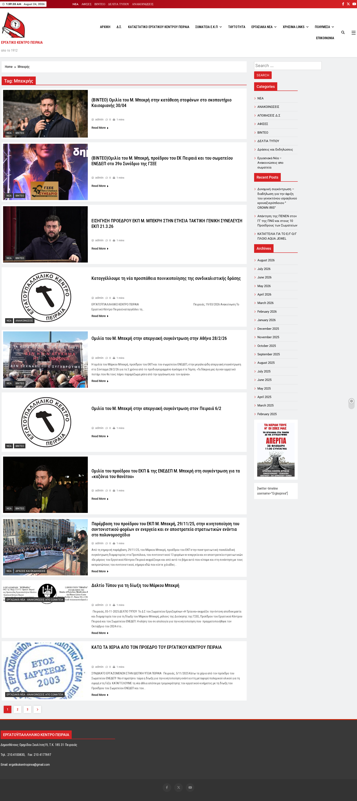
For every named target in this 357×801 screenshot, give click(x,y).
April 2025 (264, 397)
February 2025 (267, 414)
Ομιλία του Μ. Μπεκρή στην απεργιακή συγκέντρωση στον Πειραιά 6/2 (156, 408)
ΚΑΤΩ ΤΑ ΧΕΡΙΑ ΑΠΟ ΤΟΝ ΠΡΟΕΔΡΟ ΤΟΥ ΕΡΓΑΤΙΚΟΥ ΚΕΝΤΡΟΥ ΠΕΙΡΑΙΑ (157, 647)
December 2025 (268, 329)
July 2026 (263, 269)
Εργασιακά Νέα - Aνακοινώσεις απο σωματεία (35, 599)
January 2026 (266, 320)
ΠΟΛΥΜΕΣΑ (322, 27)
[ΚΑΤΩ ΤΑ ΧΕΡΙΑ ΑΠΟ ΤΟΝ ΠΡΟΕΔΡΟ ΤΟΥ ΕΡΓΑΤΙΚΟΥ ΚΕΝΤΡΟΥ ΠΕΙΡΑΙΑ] (45, 671)
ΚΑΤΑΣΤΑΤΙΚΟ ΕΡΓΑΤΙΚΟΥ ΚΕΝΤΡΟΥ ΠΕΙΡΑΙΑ (158, 27)
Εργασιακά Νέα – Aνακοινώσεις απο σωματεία (270, 162)
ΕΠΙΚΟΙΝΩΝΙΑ (325, 38)
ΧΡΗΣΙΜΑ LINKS (294, 27)
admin (99, 119)
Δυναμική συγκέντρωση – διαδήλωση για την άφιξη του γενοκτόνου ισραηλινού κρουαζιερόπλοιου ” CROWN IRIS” (277, 198)
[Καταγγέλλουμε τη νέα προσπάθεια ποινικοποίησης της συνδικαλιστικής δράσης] (45, 297)
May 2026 (264, 286)
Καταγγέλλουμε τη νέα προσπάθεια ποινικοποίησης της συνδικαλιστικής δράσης (166, 278)
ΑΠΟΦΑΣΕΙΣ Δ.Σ (268, 115)
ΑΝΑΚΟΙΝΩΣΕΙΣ (143, 4)
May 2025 (264, 388)
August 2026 (266, 260)
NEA (76, 4)
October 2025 (266, 346)
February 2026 (267, 311)
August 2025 (266, 363)
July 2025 (263, 371)
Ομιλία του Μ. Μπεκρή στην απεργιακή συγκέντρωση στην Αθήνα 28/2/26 (159, 338)
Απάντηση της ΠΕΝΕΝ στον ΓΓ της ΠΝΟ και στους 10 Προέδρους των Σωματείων (277, 220)
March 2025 (265, 405)
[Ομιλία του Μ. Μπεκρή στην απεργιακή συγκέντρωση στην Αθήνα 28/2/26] (45, 359)
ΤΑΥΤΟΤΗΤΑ (236, 27)
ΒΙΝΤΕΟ (99, 4)
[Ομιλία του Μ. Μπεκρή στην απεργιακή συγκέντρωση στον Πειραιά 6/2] (45, 422)
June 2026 (264, 277)
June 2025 (264, 380)
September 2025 (268, 354)
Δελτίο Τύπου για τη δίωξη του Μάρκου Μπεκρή (135, 585)
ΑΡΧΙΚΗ (105, 27)
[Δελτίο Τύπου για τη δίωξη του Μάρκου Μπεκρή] (45, 593)
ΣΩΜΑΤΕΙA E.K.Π (206, 27)
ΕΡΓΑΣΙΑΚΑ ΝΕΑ (262, 27)
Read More (99, 127)
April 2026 (264, 294)
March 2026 (265, 303)
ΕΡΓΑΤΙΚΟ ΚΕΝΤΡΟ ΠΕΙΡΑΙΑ (22, 42)
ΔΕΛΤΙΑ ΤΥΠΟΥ (118, 4)
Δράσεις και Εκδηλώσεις (30, 571)
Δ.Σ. (119, 27)
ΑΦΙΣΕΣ (86, 4)
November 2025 (268, 337)
